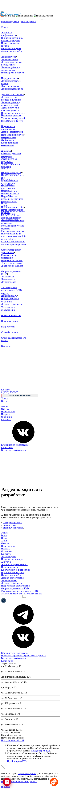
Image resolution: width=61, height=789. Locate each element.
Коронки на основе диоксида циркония (11, 216)
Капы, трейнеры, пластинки (9, 144)
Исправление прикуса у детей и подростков (13, 114)
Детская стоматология (12, 94)
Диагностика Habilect (12, 265)
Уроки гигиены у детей (13, 118)
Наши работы (8, 411)
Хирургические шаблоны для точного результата (12, 199)
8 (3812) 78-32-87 (31, 735)
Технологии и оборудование (8, 308)
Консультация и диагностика (15, 570)
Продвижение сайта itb (12, 740)
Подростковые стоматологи (8, 138)
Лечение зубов (8, 56)
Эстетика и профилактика (8, 33)
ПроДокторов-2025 (40, 750)
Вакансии (6, 346)
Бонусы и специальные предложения (13, 212)
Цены (4, 403)
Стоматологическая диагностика (11, 251)
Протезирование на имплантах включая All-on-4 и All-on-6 (13, 236)
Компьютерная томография (8, 256)
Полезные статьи (9, 321)
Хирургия (6, 562)
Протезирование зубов (12, 207)
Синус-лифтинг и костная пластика (10, 192)
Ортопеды (6, 151)
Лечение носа (8, 279)
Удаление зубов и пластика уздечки (10, 109)
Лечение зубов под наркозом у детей (10, 103)
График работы (28, 21)
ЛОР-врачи (6, 185)
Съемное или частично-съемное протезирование (13, 242)
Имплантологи (8, 145)
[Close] (2, 11)
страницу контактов (13, 527)
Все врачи (6, 120)
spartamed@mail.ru (10, 21)
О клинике (6, 417)
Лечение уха (7, 276)
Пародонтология (9, 78)
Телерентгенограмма (11, 263)
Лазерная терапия (10, 86)
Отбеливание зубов (11, 48)
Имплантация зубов (11, 575)
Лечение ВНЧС (9, 580)
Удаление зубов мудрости (9, 160)
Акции (4, 406)
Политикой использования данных (19, 781)
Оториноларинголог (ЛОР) (15, 588)
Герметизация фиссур (12, 121)
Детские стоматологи (12, 132)
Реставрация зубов (10, 40)
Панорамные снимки (12, 260)
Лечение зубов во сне (12, 304)
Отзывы (5, 409)
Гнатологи (6, 157)
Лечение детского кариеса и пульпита (11, 98)
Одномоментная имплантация (9, 181)
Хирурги (5, 168)
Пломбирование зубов (12, 72)
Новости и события (11, 315)
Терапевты (6, 126)
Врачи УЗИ (7, 196)
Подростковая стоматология (8, 127)
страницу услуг (11, 525)
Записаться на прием (19, 395)
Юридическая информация (14, 445)
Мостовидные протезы (12, 231)
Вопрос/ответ (8, 326)
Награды (5, 414)
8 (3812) (9, 392)
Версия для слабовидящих (14, 450)
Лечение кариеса (9, 59)
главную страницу (12, 522)
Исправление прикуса (12, 134)
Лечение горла (8, 282)
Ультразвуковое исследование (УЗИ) (11, 288)
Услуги (4, 398)
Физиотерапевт (9, 201)
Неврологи (6, 190)
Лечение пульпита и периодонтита (11, 63)
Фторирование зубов (11, 51)
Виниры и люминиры (12, 38)
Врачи (4, 401)
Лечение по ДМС (10, 219)
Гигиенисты (7, 179)
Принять (5, 786)
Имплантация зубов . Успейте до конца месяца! (28, 5)
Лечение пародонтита (12, 89)
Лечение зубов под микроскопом (10, 68)
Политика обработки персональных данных (23, 655)
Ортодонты (7, 162)
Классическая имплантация (8, 187)
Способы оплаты (9, 332)
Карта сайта (7, 447)
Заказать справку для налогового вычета (21, 593)
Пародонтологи (9, 173)
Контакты (6, 419)
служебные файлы (27, 773)
